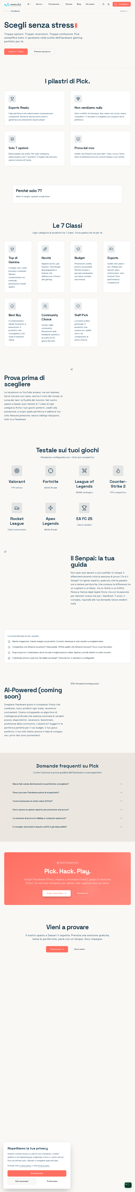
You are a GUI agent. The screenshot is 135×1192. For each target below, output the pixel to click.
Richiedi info (82, 893)
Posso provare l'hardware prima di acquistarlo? (36, 792)
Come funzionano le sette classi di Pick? (33, 801)
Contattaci (124, 4)
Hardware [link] (15, 11)
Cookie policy (25, 1166)
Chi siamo (90, 4)
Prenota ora (55, 949)
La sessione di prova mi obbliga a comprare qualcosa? (39, 818)
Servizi (39, 4)
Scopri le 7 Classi (15, 51)
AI (28, 4)
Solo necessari (21, 1181)
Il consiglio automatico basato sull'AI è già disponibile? (40, 827)
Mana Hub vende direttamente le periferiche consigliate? (41, 784)
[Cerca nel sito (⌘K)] (103, 4)
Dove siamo (79, 949)
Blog (79, 4)
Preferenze (52, 1181)
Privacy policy (43, 1166)
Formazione (54, 4)
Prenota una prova (42, 51)
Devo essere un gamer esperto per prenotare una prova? (41, 809)
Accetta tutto (37, 1173)
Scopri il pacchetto (55, 893)
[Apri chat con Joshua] (128, 1185)
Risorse (69, 4)
